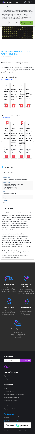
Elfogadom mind (26, 23)
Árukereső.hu (6, 417)
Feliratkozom (25, 361)
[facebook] (5, 367)
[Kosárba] (6, 105)
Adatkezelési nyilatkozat (11, 397)
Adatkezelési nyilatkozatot (21, 17)
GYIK (5, 388)
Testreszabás (14, 23)
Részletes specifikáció (7, 73)
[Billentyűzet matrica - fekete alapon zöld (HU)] (17, 32)
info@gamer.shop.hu (10, 379)
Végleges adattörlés (10, 409)
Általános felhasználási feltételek (14, 394)
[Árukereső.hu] (9, 416)
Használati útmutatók (10, 400)
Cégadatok (7, 406)
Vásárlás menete (9, 391)
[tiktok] (8, 367)
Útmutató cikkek (9, 403)
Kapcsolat (7, 376)
